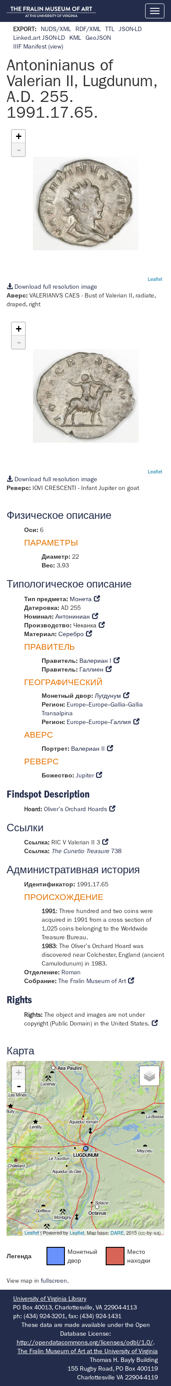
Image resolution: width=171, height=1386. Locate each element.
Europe (76, 704)
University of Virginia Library (49, 1298)
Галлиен (91, 669)
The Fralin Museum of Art (92, 981)
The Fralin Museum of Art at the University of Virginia (88, 1351)
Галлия (120, 722)
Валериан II (88, 748)
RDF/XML (88, 29)
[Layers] (149, 1075)
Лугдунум (108, 696)
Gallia (117, 704)
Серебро (71, 634)
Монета (81, 599)
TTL (109, 29)
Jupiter (85, 775)
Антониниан (72, 616)
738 (86, 851)
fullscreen (54, 1280)
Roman (71, 972)
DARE (117, 1232)
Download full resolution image (55, 286)
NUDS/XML (56, 29)
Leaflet (155, 278)
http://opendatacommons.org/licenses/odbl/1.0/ (85, 1342)
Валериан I (95, 661)
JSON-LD (130, 29)
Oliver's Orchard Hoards (75, 809)
